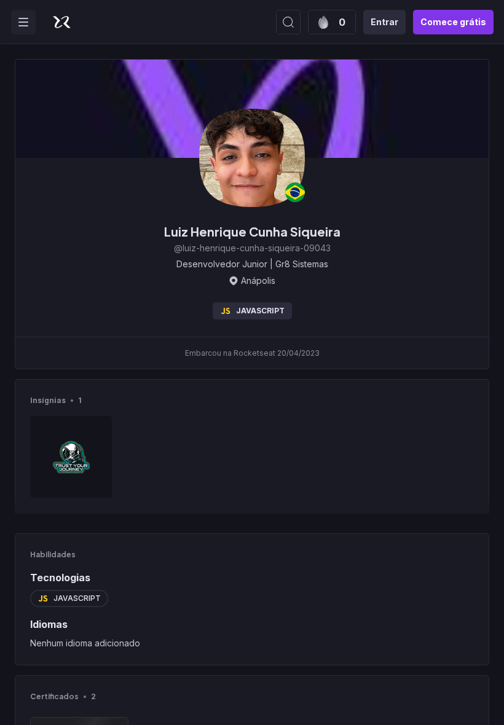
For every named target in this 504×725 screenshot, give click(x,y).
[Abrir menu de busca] (288, 22)
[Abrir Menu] (23, 22)
